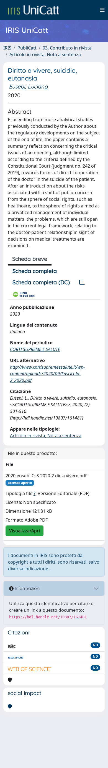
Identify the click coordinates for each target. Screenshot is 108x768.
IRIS (7, 48)
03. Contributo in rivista (67, 48)
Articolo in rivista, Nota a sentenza (45, 54)
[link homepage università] (33, 10)
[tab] (81, 282)
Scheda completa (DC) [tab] (41, 282)
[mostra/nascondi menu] (102, 10)
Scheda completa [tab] (34, 270)
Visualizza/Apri (24, 531)
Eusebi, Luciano (28, 86)
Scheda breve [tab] (29, 258)
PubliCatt (27, 48)
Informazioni (27, 588)
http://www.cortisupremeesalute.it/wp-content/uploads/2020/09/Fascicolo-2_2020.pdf (47, 373)
